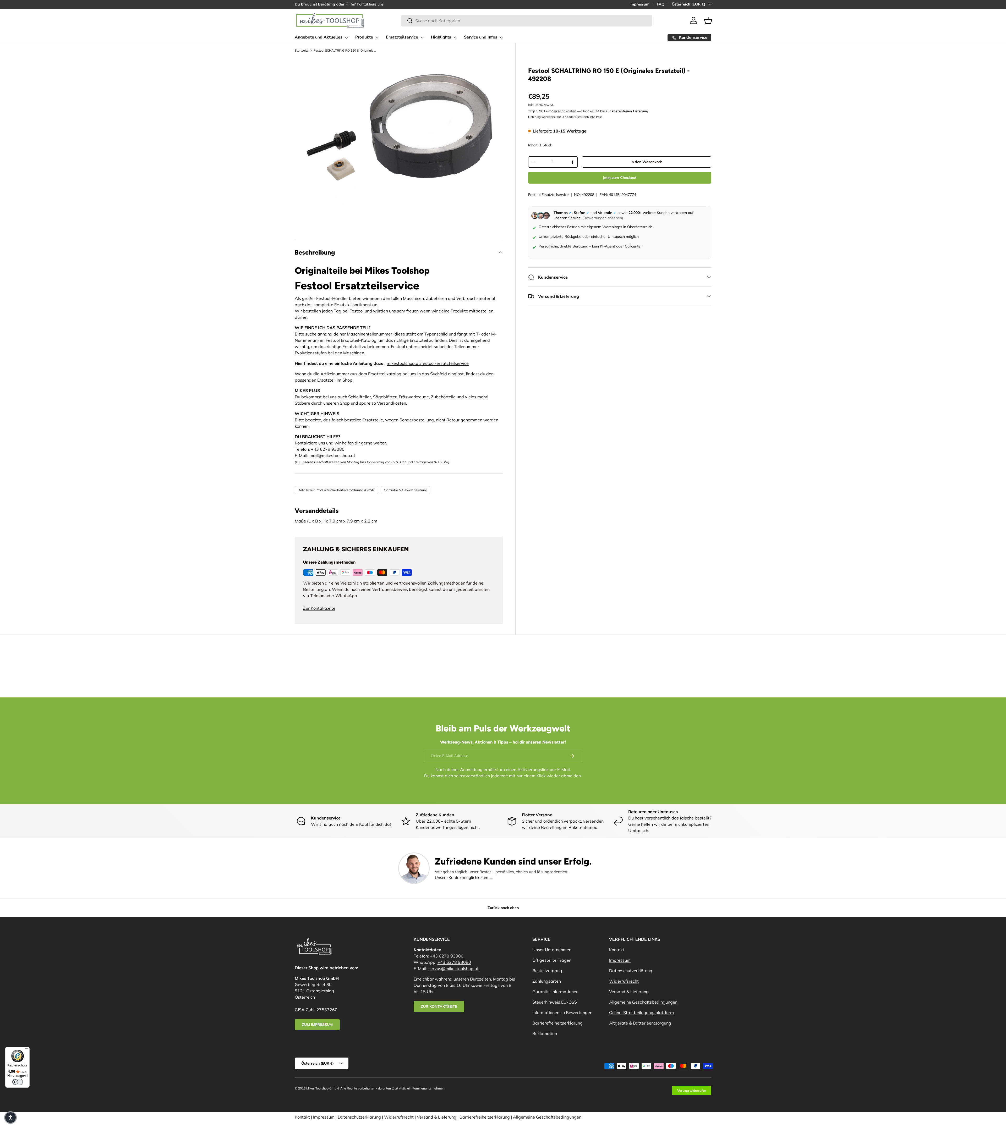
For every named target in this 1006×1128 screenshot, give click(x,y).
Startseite (302, 50)
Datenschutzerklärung (630, 970)
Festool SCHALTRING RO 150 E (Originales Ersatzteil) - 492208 (345, 50)
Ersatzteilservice (402, 37)
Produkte (364, 37)
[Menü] (26, 1050)
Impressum (639, 4)
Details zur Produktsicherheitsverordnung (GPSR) (336, 490)
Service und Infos (480, 37)
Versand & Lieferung (629, 991)
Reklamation (544, 1033)
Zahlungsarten (546, 981)
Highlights (441, 37)
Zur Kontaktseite (319, 608)
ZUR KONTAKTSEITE (439, 1006)
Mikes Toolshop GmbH (322, 1088)
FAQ (660, 4)
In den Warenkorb (647, 162)
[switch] (17, 1082)
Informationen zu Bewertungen (562, 1012)
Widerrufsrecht (624, 981)
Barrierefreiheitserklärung (557, 1023)
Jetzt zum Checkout (619, 177)
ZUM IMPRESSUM (317, 1024)
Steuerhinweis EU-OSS (554, 1002)
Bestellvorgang (547, 970)
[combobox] (526, 20)
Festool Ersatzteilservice (548, 194)
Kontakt (616, 949)
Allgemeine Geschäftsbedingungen (643, 1002)
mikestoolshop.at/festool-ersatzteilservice (428, 363)
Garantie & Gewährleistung (405, 490)
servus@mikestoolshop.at (453, 968)
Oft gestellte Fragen (551, 960)
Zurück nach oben (503, 907)
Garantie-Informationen (555, 991)
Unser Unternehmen (551, 949)
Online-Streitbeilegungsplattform (641, 1012)
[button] (708, 20)
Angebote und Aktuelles (318, 37)
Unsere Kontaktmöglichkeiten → (464, 877)
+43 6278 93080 (446, 956)
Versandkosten (564, 111)
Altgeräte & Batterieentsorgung (640, 1023)
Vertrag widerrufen (691, 1090)
